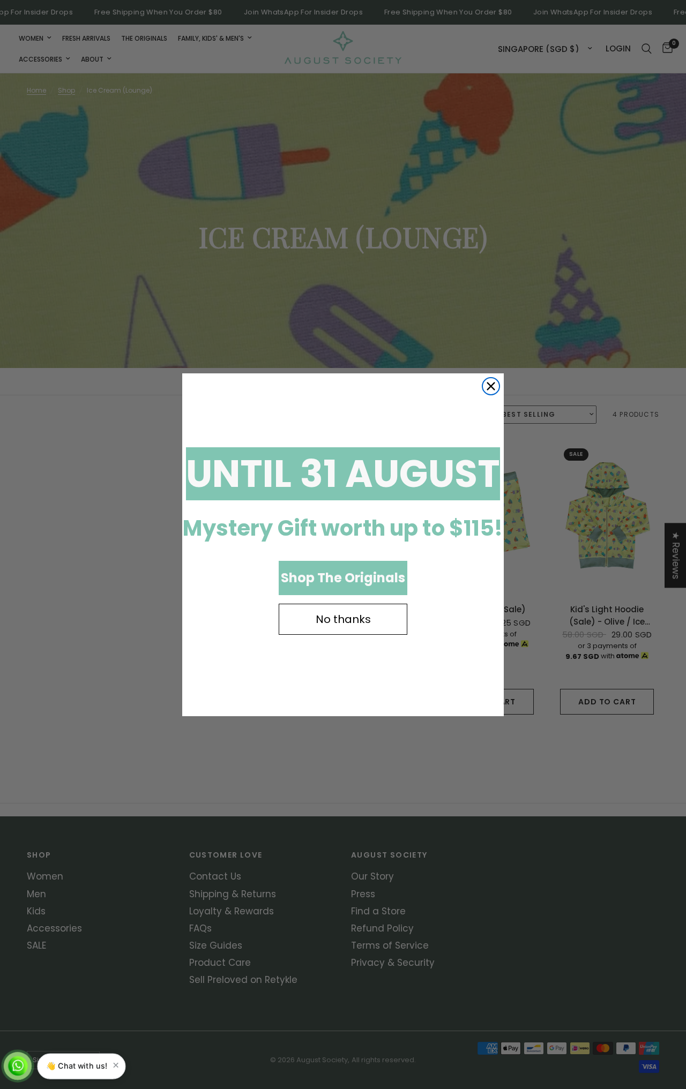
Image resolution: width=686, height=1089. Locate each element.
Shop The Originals (343, 578)
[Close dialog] (490, 386)
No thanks (343, 619)
